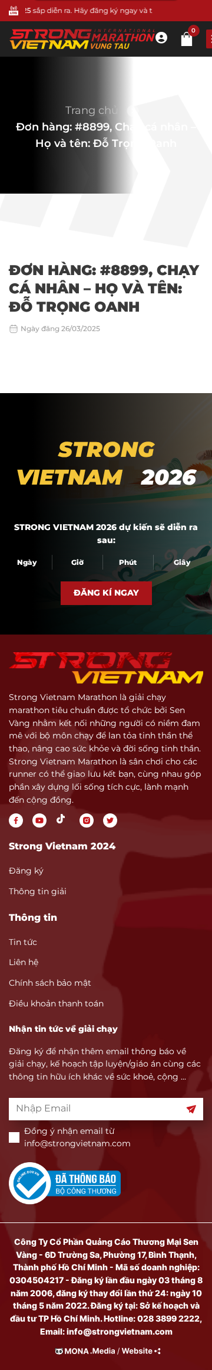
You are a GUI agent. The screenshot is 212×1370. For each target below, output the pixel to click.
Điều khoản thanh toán (56, 1003)
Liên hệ (23, 962)
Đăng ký (26, 870)
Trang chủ (91, 110)
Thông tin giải (38, 891)
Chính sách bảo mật (50, 982)
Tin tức (23, 942)
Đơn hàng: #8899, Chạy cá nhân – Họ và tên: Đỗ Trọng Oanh (106, 135)
